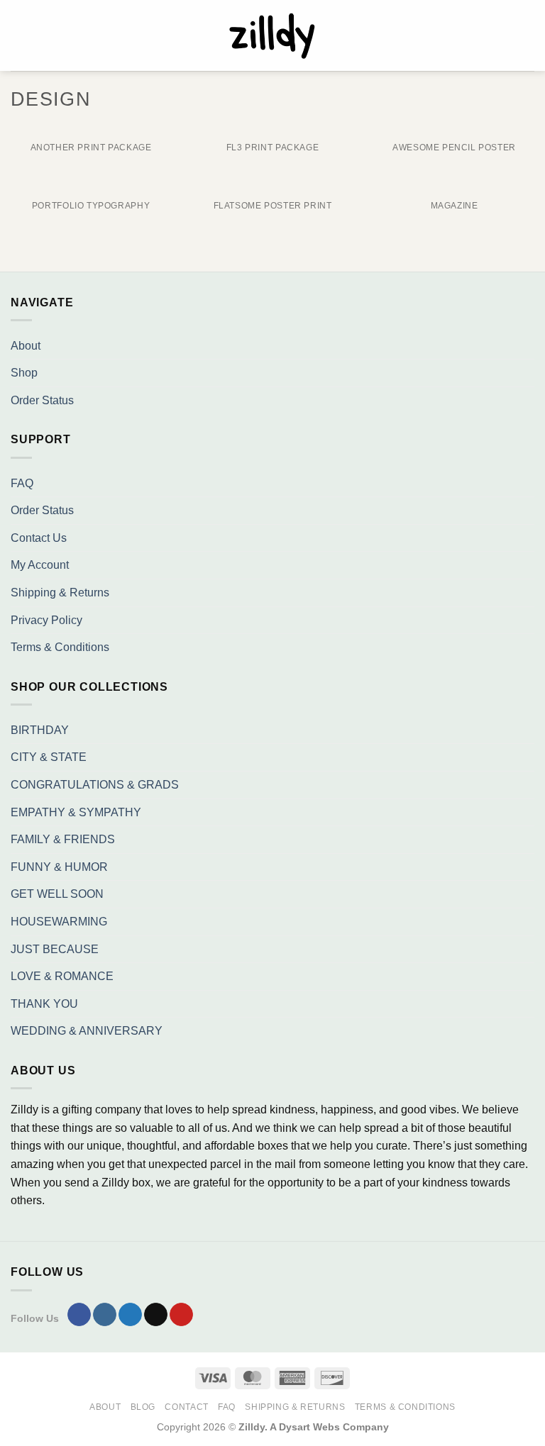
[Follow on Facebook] (79, 1315)
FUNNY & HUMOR (59, 867)
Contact (186, 1407)
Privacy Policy (46, 620)
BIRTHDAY (40, 730)
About (25, 346)
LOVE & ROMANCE (62, 976)
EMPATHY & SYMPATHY (76, 812)
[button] (19, 35)
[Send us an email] (155, 1315)
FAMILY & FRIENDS (63, 839)
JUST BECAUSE (55, 949)
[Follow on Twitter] (130, 1315)
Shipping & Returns (60, 592)
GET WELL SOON (57, 894)
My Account (40, 565)
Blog (143, 1407)
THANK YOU (44, 1004)
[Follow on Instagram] (104, 1315)
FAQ (22, 483)
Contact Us (39, 538)
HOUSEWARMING (59, 922)
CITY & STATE (49, 757)
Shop (24, 373)
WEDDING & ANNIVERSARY (87, 1031)
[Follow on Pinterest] (181, 1315)
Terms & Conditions (60, 647)
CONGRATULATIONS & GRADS (95, 785)
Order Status (42, 400)
